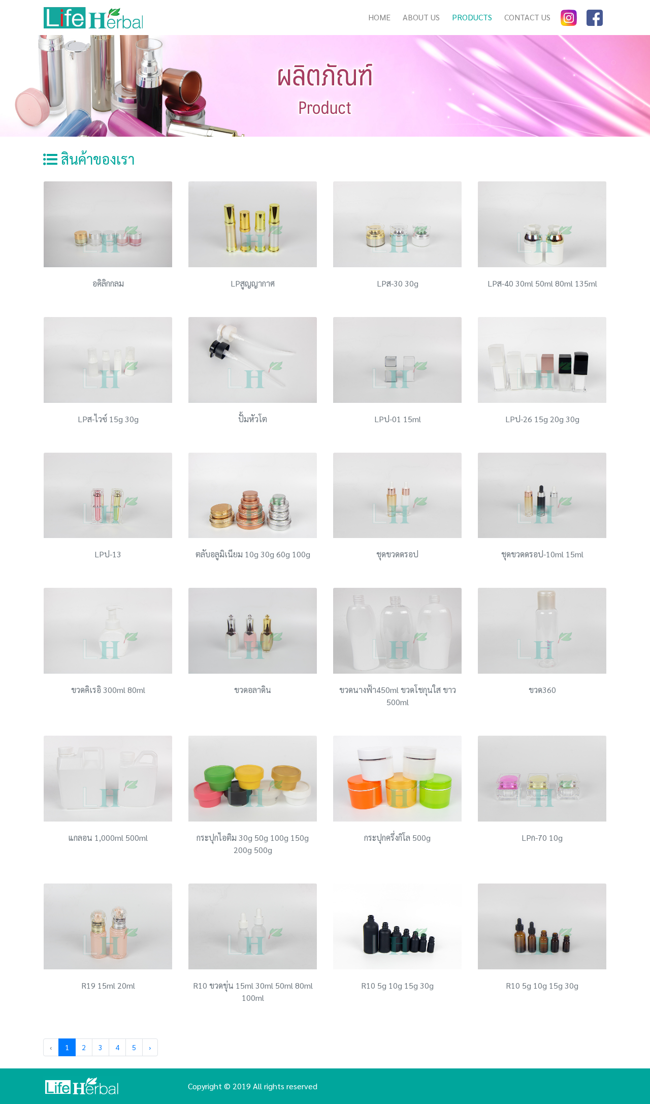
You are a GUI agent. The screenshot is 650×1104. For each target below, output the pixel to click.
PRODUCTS (472, 17)
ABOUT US (421, 17)
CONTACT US (527, 17)
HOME (382, 17)
